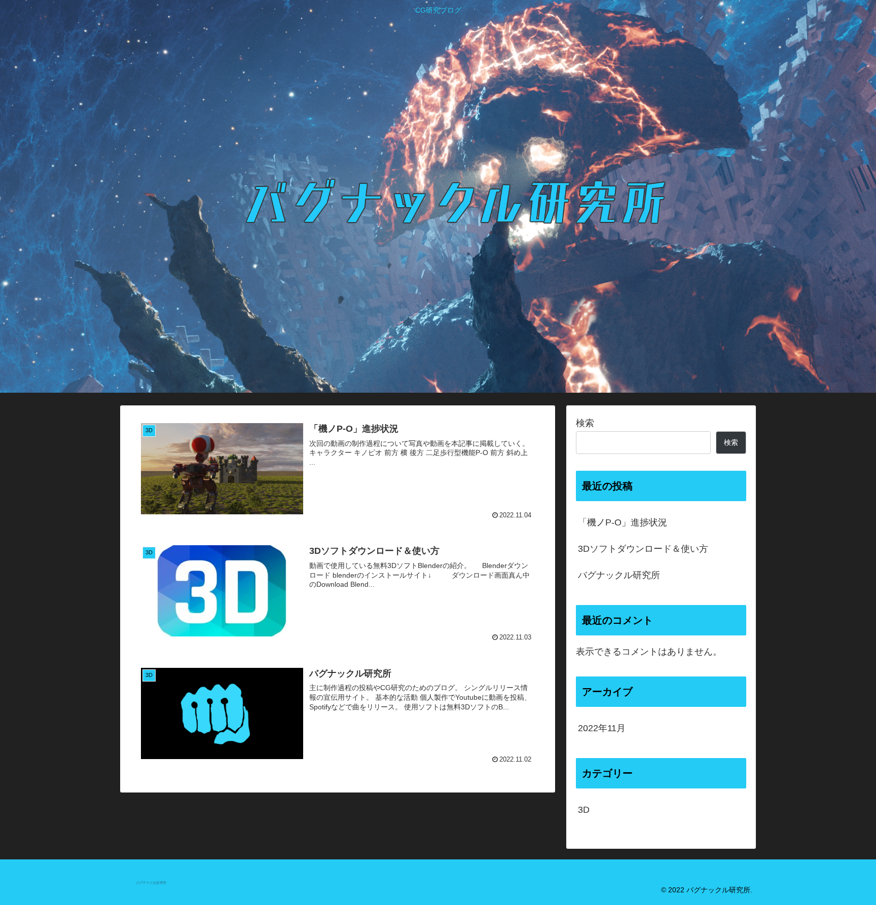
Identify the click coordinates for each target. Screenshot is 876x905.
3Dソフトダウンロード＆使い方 (643, 549)
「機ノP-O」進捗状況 (622, 522)
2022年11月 (602, 728)
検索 (585, 423)
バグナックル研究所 (619, 575)
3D (584, 810)
